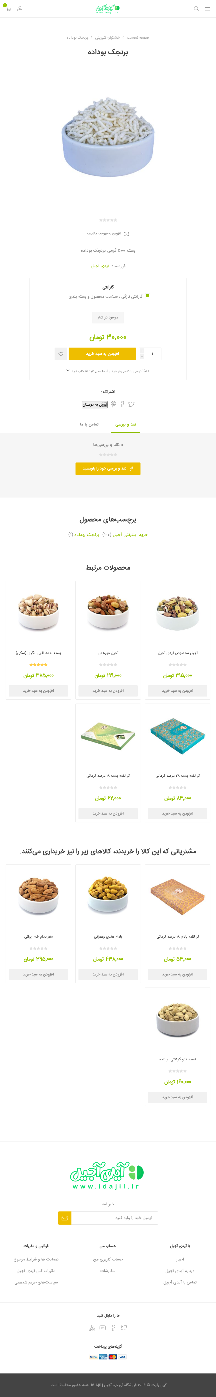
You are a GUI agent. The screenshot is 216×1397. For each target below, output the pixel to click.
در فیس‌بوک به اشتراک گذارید (122, 404)
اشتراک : (108, 391)
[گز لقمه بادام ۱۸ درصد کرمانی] (177, 897)
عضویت (64, 1218)
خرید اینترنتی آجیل (130, 535)
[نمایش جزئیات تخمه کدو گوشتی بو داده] (177, 1019)
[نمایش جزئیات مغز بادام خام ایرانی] (38, 897)
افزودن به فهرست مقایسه (104, 233)
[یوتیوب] (102, 1327)
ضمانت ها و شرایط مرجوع (36, 1259)
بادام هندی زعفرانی (108, 937)
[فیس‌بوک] (113, 1327)
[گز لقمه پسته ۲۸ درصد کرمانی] (177, 736)
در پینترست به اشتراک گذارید (113, 404)
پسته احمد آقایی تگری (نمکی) (38, 653)
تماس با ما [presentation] (89, 424)
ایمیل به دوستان (94, 405)
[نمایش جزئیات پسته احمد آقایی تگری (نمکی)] (38, 613)
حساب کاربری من (108, 1259)
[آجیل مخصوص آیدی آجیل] (177, 613)
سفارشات (108, 1271)
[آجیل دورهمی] (108, 613)
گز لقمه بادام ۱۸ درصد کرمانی (177, 937)
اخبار (180, 1259)
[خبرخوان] (91, 1327)
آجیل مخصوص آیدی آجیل (178, 653)
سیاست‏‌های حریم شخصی (36, 1282)
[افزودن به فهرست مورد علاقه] (61, 354)
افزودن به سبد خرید (102, 353)
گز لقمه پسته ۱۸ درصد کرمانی (108, 776)
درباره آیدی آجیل (179, 1271)
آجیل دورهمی (108, 653)
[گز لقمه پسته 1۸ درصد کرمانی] (108, 736)
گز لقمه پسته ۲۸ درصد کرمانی (178, 776)
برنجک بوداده (87, 535)
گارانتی (108, 287)
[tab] (125, 425)
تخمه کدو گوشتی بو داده (177, 1059)
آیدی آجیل (100, 266)
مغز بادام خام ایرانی (38, 937)
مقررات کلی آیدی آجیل (36, 1271)
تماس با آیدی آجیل (180, 1282)
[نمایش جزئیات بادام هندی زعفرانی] (108, 897)
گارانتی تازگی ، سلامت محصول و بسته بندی (106, 296)
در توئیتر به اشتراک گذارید (131, 404)
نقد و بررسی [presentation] (125, 424)
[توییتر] (124, 1327)
